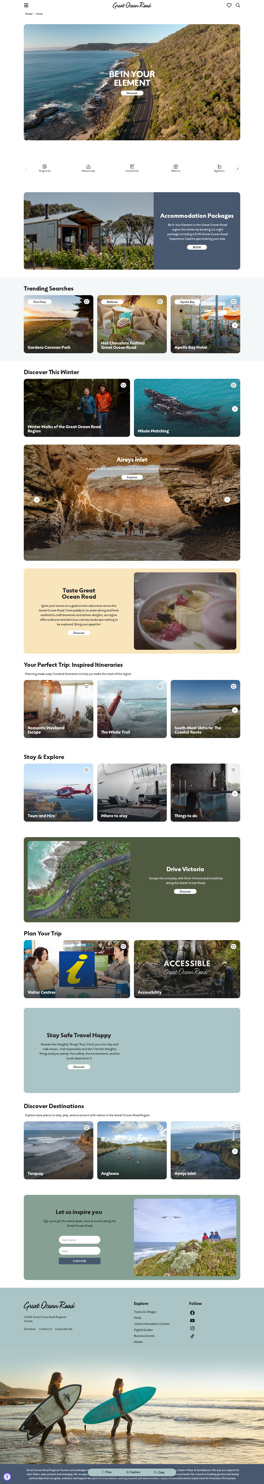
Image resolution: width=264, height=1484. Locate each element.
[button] (26, 168)
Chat (161, 1472)
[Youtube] (192, 1320)
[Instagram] (192, 1328)
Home (29, 14)
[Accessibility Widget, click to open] (7, 1476)
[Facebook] (192, 1312)
